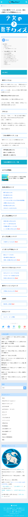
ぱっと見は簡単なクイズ (9, 55)
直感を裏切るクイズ (8, 54)
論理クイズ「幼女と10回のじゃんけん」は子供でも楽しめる (14, 377)
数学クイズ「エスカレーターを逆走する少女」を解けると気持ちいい (14, 359)
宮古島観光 (5, 425)
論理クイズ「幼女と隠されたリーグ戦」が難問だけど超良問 (14, 373)
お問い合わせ (18, 511)
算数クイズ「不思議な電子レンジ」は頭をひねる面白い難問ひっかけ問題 (14, 342)
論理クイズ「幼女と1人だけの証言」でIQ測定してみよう (14, 347)
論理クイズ (4, 90)
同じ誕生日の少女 (8, 195)
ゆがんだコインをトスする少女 (11, 273)
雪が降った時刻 (7, 304)
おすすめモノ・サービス (8, 409)
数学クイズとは (7, 45)
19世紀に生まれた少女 (9, 291)
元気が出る (5, 423)
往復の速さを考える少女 (10, 221)
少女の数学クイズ (6, 428)
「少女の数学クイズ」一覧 (9, 51)
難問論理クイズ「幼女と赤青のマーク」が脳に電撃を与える (14, 363)
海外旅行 (4, 434)
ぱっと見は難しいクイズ (9, 57)
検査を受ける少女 (8, 197)
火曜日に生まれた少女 (9, 203)
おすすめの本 (5, 406)
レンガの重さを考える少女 (10, 228)
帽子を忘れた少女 (8, 192)
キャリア (4, 414)
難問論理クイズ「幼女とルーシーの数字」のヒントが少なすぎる (14, 368)
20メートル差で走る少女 (10, 223)
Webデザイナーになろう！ (9, 400)
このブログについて (14, 513)
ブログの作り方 (6, 417)
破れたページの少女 (9, 254)
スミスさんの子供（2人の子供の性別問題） (14, 200)
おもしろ (4, 412)
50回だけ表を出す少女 (9, 278)
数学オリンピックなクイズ (10, 61)
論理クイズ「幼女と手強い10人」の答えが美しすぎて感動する (14, 351)
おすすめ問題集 (7, 53)
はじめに (5, 44)
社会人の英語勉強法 (7, 437)
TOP (4, 508)
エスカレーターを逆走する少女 (11, 275)
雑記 (3, 439)
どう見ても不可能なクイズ (10, 58)
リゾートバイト (6, 420)
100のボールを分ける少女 (10, 208)
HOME (14, 505)
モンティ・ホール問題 (9, 317)
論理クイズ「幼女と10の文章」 (9, 355)
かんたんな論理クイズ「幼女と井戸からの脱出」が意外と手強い (14, 337)
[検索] (24, 387)
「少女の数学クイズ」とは (10, 48)
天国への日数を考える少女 (10, 260)
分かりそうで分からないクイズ (11, 60)
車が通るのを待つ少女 (9, 205)
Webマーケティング (7, 403)
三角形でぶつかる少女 (9, 241)
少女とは (6, 47)
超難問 (5, 62)
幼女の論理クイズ (6, 431)
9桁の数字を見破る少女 (9, 257)
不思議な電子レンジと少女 (10, 226)
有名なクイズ (7, 64)
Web (3, 398)
